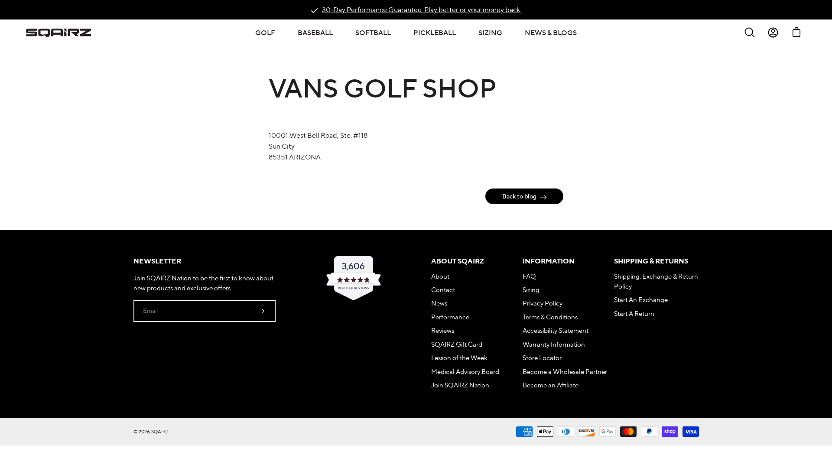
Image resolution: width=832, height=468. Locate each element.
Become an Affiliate (550, 385)
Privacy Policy (542, 303)
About (440, 276)
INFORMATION (549, 261)
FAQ (529, 276)
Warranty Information (554, 344)
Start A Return (634, 313)
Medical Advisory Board (465, 371)
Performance (450, 317)
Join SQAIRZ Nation (460, 385)
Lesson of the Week (459, 358)
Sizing (531, 290)
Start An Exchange (641, 300)
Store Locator (542, 358)
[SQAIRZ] (58, 32)
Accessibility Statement (555, 330)
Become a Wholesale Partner (565, 371)
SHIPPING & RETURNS (651, 261)
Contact (443, 290)
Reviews (442, 330)
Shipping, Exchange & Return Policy (656, 281)
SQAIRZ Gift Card (456, 344)
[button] (265, 32)
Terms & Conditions (550, 317)
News (439, 303)
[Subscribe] (263, 311)
